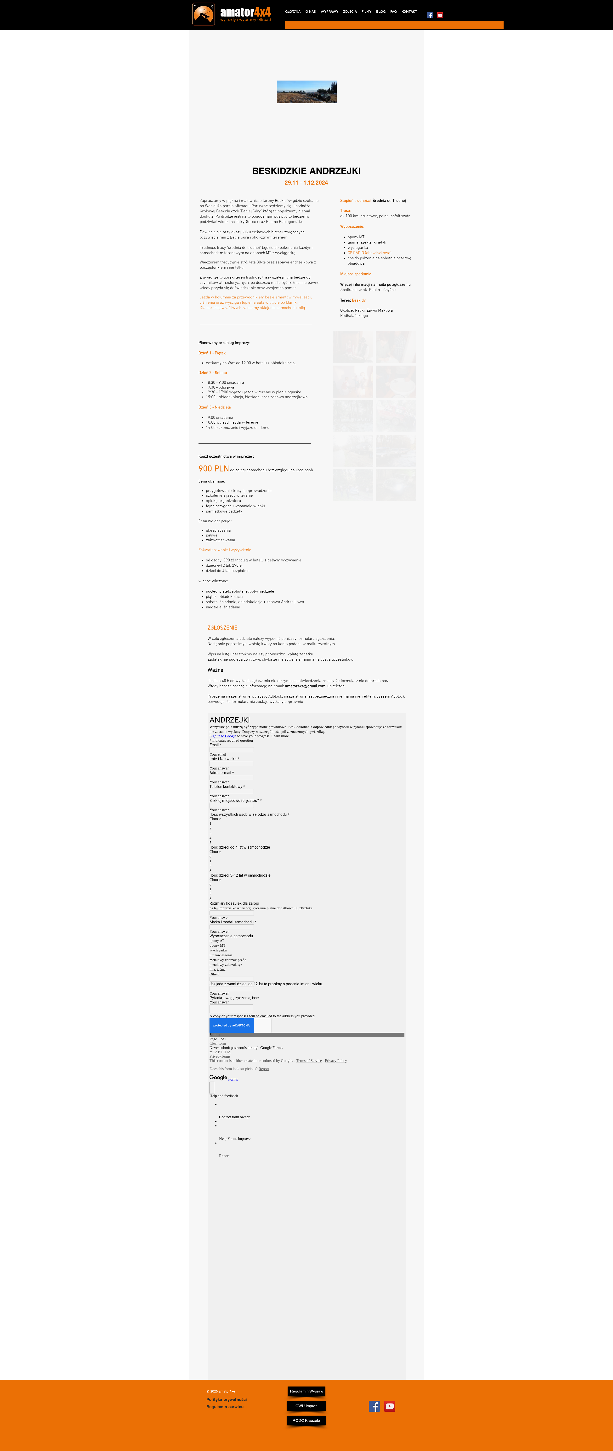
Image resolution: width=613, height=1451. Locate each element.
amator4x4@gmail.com (305, 686)
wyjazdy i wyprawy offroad (245, 19)
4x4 (262, 12)
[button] (353, 520)
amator (237, 12)
